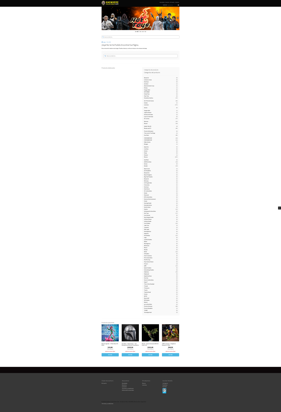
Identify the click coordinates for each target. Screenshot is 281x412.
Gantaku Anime (148, 205)
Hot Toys (146, 213)
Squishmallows (148, 276)
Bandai (146, 166)
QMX (145, 266)
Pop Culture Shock (148, 262)
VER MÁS (110, 354)
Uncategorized (147, 312)
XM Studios (147, 300)
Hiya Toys (146, 96)
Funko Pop (146, 94)
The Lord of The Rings (149, 133)
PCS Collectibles (148, 257)
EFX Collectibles (148, 197)
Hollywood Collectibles (150, 211)
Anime (145, 107)
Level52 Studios (148, 239)
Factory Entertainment (150, 199)
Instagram (165, 383)
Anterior (103, 18)
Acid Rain (146, 160)
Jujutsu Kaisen (147, 112)
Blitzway (146, 181)
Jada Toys (146, 225)
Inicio (104, 42)
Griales (146, 103)
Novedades (162, 2)
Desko (145, 193)
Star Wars (146, 135)
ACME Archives (147, 162)
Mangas (146, 144)
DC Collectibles (148, 191)
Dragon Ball (147, 90)
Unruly (145, 294)
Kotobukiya (147, 235)
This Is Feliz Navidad (149, 284)
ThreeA (146, 286)
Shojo (145, 153)
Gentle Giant (147, 207)
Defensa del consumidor (128, 390)
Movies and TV (147, 128)
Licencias (146, 105)
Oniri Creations (148, 255)
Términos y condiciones (128, 388)
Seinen (145, 151)
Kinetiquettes (147, 231)
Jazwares (146, 227)
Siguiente (178, 18)
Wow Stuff (146, 298)
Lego (145, 237)
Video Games (147, 142)
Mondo (146, 249)
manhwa (146, 149)
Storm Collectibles (149, 280)
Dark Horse (147, 189)
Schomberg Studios (149, 270)
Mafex (145, 241)
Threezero (146, 288)
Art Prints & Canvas (149, 101)
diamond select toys (149, 86)
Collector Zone (148, 80)
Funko (145, 201)
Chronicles (146, 185)
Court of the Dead (148, 116)
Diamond (146, 195)
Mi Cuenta (172, 2)
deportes (146, 147)
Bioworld (146, 77)
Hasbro (146, 209)
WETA (145, 296)
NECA (145, 251)
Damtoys (146, 82)
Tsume (145, 290)
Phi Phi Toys (147, 259)
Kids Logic (146, 229)
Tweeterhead (147, 292)
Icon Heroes (147, 215)
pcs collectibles (148, 304)
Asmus (145, 164)
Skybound (146, 274)
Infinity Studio (147, 221)
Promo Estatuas (148, 306)
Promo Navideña (148, 308)
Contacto (177, 2)
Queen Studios (147, 268)
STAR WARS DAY (148, 138)
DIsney (145, 88)
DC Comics (146, 118)
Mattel (146, 302)
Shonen (146, 155)
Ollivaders (146, 253)
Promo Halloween (148, 131)
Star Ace (146, 278)
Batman (146, 121)
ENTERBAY (147, 92)
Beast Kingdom (148, 175)
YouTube (165, 386)
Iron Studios (147, 223)
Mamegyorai (147, 243)
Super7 (146, 282)
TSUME (146, 310)
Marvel (145, 123)
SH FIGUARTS (147, 170)
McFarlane (146, 245)
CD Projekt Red (148, 183)
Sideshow (146, 272)
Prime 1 (146, 264)
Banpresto (146, 172)
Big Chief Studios (148, 177)
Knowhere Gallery (148, 98)
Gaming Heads (147, 203)
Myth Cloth (147, 168)
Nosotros (167, 2)
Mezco (145, 247)
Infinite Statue (147, 219)
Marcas (146, 157)
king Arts (146, 233)
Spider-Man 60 (147, 126)
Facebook (165, 385)
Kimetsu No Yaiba (148, 114)
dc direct (146, 84)
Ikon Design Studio (148, 217)
